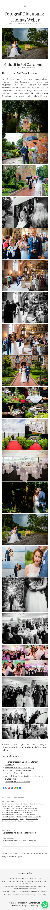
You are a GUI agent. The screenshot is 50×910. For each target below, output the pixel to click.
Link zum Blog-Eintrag (37, 96)
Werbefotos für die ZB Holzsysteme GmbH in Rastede (20, 892)
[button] (44, 904)
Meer (21, 819)
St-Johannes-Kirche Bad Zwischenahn (14, 821)
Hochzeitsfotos (19, 797)
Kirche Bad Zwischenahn (10, 819)
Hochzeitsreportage (8, 817)
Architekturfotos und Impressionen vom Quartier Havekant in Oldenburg (25, 881)
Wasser (30, 821)
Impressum (23, 903)
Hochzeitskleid (30, 814)
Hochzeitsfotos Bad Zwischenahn (12, 814)
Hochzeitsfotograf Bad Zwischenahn (26, 810)
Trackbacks (39, 854)
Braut (17, 804)
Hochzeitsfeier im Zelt (32, 808)
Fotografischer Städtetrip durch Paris (20, 878)
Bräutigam (24, 804)
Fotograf (18, 806)
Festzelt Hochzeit (7, 806)
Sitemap (13, 903)
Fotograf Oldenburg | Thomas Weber (25, 17)
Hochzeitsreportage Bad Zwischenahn (29, 817)
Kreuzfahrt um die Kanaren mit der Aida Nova (18, 895)
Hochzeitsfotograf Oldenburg (11, 812)
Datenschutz (34, 903)
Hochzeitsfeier (27, 806)
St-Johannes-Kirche (32, 819)
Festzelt (41, 804)
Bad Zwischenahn (23, 82)
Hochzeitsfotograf (7, 810)
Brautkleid (33, 804)
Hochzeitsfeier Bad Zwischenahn (12, 808)
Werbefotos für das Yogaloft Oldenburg (20, 833)
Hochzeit (6, 82)
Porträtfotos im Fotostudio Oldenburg (19, 841)
